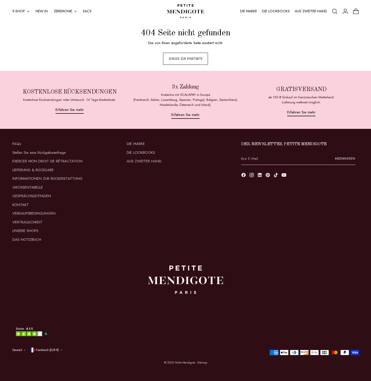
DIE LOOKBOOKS (141, 152)
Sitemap (202, 363)
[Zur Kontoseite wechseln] (345, 11)
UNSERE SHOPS (25, 230)
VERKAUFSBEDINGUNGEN (34, 213)
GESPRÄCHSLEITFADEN (31, 196)
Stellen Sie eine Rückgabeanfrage (39, 152)
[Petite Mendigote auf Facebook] (244, 175)
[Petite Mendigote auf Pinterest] (268, 175)
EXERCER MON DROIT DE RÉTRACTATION (47, 161)
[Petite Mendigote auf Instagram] (252, 175)
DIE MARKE (136, 143)
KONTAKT (20, 205)
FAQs (16, 143)
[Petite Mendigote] (185, 11)
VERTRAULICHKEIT (27, 222)
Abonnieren (345, 159)
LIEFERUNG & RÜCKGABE (33, 170)
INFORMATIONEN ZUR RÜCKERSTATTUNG (47, 178)
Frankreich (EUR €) (47, 350)
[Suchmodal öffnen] (335, 11)
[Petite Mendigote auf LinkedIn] (260, 175)
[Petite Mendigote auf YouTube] (284, 175)
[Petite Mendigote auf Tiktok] (276, 175)
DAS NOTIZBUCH (26, 239)
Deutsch (17, 350)
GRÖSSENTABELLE (27, 187)
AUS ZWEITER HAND (144, 161)
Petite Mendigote (185, 363)
